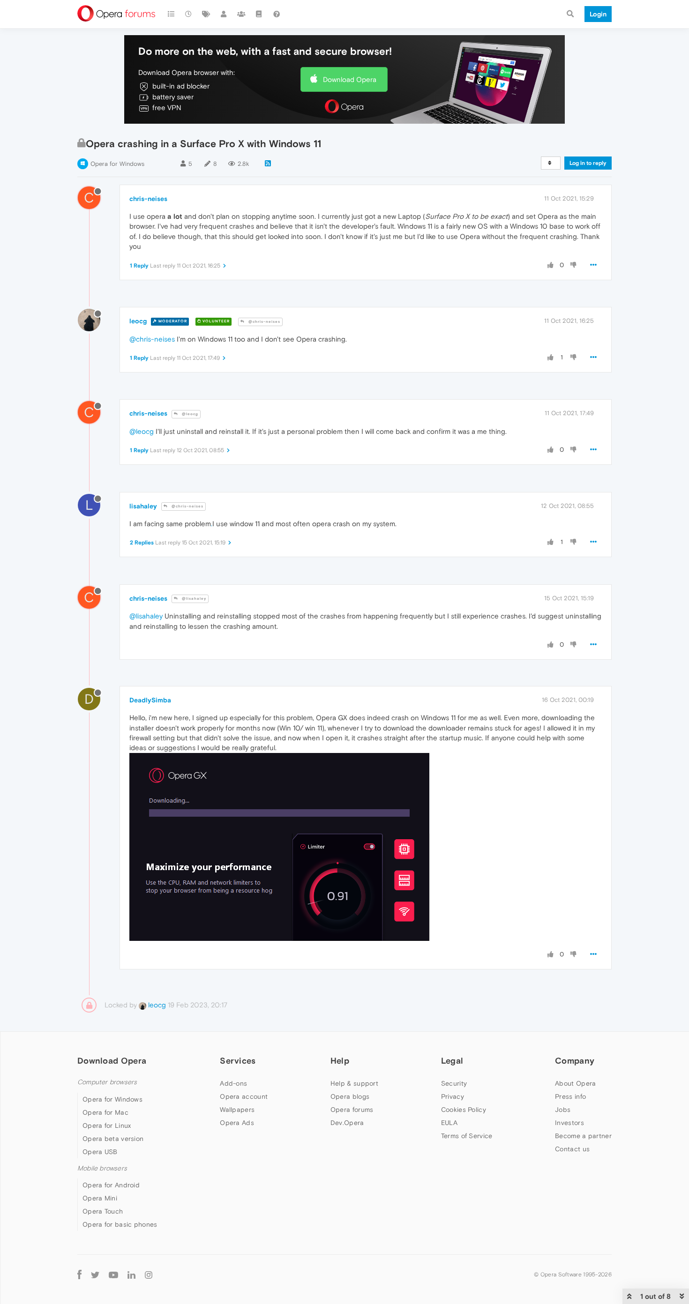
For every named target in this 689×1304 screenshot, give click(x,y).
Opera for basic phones (119, 1224)
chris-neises (148, 198)
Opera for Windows (117, 163)
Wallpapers (237, 1109)
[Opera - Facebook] (79, 1275)
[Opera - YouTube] (113, 1274)
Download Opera (349, 79)
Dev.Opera (347, 1122)
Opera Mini (99, 1198)
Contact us (572, 1149)
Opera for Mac (105, 1112)
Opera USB (100, 1151)
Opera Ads (237, 1122)
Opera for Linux (106, 1125)
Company (574, 1061)
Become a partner (583, 1136)
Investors (569, 1122)
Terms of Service (467, 1136)
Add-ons (233, 1083)
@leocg (189, 414)
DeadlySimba (150, 700)
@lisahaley (193, 598)
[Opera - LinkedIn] (131, 1274)
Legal (452, 1061)
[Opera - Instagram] (148, 1274)
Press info (570, 1096)
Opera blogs (349, 1096)
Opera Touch (102, 1211)
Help (339, 1061)
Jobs (562, 1109)
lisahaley (143, 506)
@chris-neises (263, 322)
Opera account (244, 1096)
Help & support (354, 1083)
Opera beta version (112, 1138)
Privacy (452, 1096)
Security (454, 1083)
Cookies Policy (463, 1109)
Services (237, 1061)
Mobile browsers (102, 1168)
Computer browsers (107, 1082)
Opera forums (352, 1109)
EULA (449, 1122)
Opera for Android (111, 1185)
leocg (138, 321)
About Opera (575, 1083)
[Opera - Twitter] (95, 1274)
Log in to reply (588, 163)
